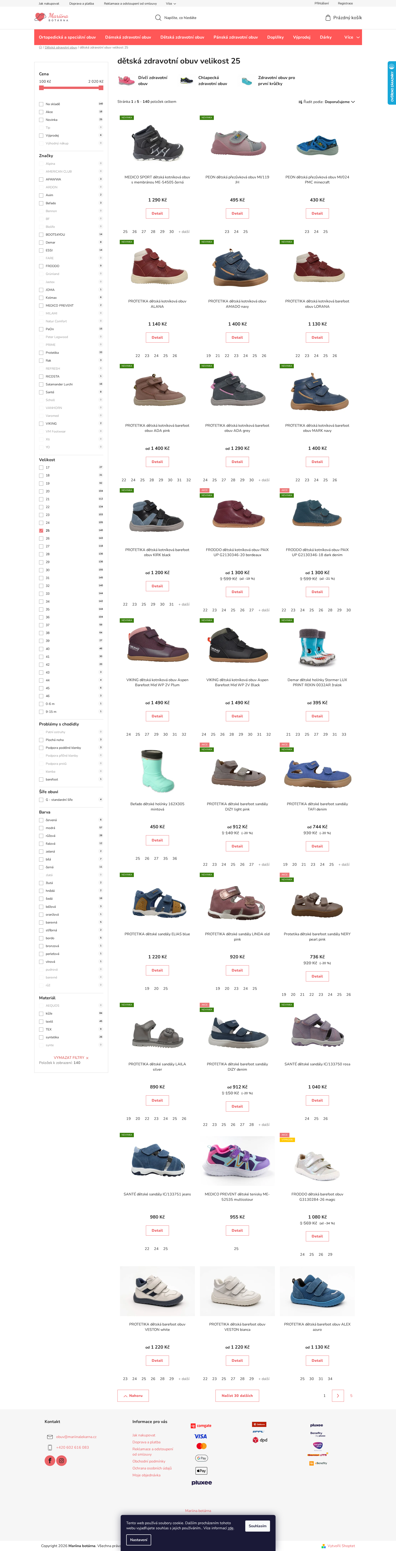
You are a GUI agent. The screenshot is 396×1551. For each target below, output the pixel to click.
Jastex (73, 282)
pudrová (73, 969)
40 (74, 649)
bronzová (73, 946)
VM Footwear (73, 431)
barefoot (73, 779)
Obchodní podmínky (148, 1461)
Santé (73, 392)
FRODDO (73, 266)
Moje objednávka (146, 1475)
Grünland (73, 274)
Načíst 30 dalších (237, 1395)
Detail (157, 213)
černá (74, 867)
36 (74, 617)
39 (74, 641)
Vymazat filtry (69, 1057)
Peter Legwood (73, 337)
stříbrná (73, 930)
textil (74, 1021)
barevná (73, 922)
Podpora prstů (73, 764)
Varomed (73, 416)
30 (74, 570)
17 (74, 467)
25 (74, 530)
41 (74, 657)
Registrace (345, 3)
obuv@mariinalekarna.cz (76, 1436)
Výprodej (73, 135)
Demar (73, 242)
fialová (74, 843)
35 (74, 609)
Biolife (73, 227)
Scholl (73, 400)
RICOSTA (73, 376)
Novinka (74, 120)
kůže (74, 1013)
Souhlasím (258, 1526)
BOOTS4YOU (74, 234)
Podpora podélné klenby (73, 748)
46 (73, 696)
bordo (73, 938)
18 (74, 475)
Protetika (74, 352)
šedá (74, 898)
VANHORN (73, 408)
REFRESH (73, 368)
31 (74, 578)
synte (73, 1045)
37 (74, 625)
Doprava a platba (81, 3)
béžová (73, 907)
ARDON (73, 187)
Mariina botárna (198, 1510)
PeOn (74, 329)
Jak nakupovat (49, 3)
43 (73, 672)
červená (73, 820)
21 (74, 499)
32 (74, 586)
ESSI (74, 250)
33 (74, 593)
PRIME (73, 345)
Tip (73, 127)
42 (74, 664)
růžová (74, 836)
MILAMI (73, 313)
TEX (73, 1029)
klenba (73, 771)
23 (74, 515)
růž (73, 985)
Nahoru (136, 1395)
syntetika (74, 1037)
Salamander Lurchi (74, 384)
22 (74, 507)
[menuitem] (67, 37)
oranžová (73, 914)
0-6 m (73, 704)
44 (73, 680)
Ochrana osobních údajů (152, 1468)
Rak (73, 360)
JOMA (73, 290)
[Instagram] (61, 1460)
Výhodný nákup (73, 143)
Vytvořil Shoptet (341, 1545)
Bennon (73, 211)
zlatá (73, 875)
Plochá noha (73, 740)
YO (73, 447)
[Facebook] (50, 1460)
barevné (73, 977)
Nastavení (138, 1539)
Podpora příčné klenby (73, 755)
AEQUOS (73, 1005)
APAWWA (73, 179)
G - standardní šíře (73, 800)
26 (74, 538)
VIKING (73, 423)
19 (74, 483)
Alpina (73, 163)
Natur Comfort (73, 321)
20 (74, 491)
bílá (73, 859)
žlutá (73, 883)
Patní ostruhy (73, 732)
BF (73, 219)
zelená (73, 851)
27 (74, 546)
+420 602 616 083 (72, 1447)
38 (74, 633)
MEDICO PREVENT (73, 305)
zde (230, 1528)
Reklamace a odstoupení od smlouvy (130, 3)
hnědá (73, 891)
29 (74, 562)
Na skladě (74, 104)
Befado (73, 203)
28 (74, 554)
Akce (74, 112)
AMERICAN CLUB (73, 171)
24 (74, 523)
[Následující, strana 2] (338, 1396)
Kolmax (73, 298)
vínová (73, 962)
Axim (73, 195)
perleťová (73, 954)
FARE (73, 258)
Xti (73, 439)
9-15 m (73, 712)
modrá (74, 828)
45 (73, 688)
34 (74, 601)
